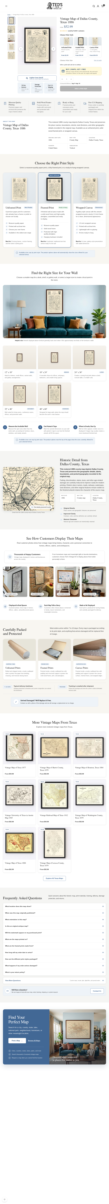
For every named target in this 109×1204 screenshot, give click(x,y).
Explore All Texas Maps (54, 878)
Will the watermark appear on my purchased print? (23, 933)
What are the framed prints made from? (19, 946)
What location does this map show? (18, 906)
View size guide (98, 60)
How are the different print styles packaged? (21, 959)
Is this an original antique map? (16, 926)
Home (8, 14)
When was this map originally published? (20, 913)
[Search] (94, 6)
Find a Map (17, 1041)
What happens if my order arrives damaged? (21, 965)
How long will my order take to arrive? (19, 952)
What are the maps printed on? (16, 939)
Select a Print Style (81, 89)
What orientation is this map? (16, 919)
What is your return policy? (15, 972)
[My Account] (98, 6)
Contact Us (97, 991)
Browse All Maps (34, 1040)
